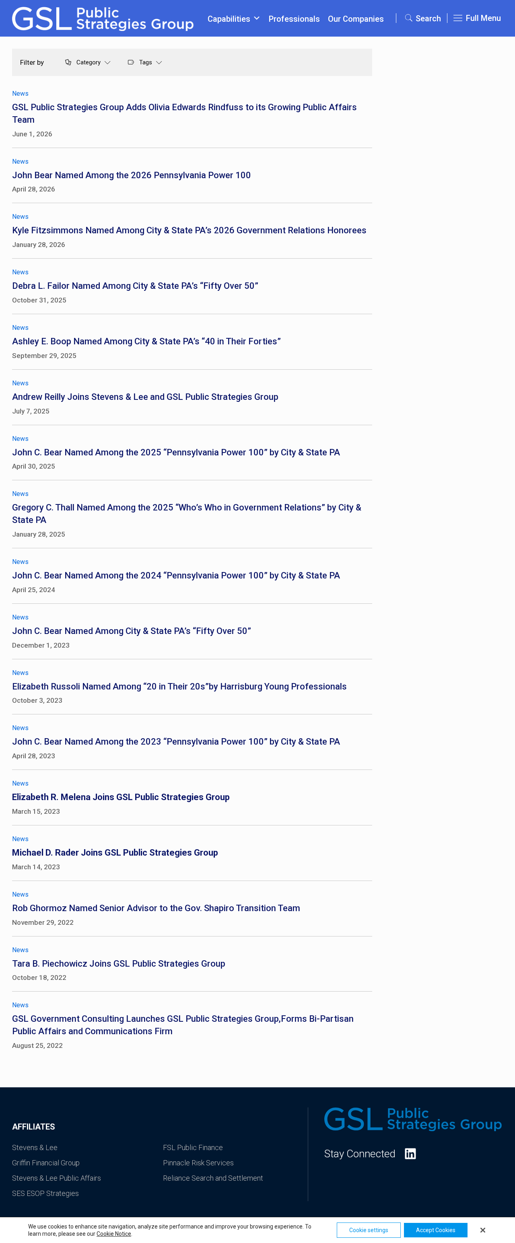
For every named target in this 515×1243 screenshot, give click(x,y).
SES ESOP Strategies (45, 1193)
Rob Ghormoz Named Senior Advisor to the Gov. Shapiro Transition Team (156, 908)
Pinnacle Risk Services (198, 1163)
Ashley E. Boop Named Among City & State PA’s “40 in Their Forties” (146, 341)
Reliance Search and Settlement (213, 1178)
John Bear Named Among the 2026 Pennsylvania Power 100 (131, 175)
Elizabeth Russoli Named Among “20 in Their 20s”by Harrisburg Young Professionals (179, 686)
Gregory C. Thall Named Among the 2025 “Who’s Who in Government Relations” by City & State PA (186, 513)
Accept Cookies (435, 1230)
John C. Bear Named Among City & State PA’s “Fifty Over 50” (131, 631)
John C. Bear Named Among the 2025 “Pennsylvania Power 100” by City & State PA (176, 452)
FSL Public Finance (193, 1147)
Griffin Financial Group (46, 1163)
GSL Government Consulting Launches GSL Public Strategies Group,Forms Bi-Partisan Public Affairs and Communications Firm (183, 1025)
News (20, 93)
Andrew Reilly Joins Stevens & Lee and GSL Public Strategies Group (145, 397)
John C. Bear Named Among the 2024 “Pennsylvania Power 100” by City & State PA (176, 575)
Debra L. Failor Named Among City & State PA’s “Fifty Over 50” (135, 286)
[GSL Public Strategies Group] (103, 18)
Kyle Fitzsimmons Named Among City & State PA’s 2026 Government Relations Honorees (189, 230)
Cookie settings (368, 1230)
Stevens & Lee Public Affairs (56, 1178)
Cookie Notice (114, 1234)
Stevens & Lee (35, 1147)
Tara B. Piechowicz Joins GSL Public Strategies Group (118, 964)
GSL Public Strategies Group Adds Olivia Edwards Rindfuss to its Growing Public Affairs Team (184, 113)
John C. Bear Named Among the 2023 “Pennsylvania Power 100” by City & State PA (176, 742)
